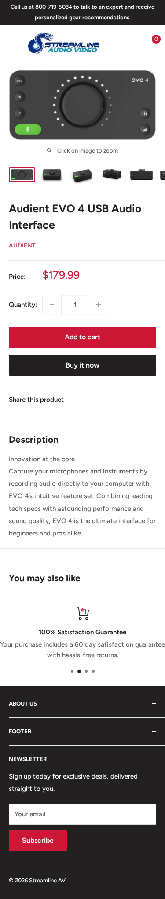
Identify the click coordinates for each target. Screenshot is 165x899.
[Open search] (114, 43)
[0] (148, 43)
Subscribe (38, 840)
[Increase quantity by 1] (98, 304)
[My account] (131, 43)
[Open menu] (13, 43)
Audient (22, 245)
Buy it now (82, 365)
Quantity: (23, 305)
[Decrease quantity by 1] (52, 304)
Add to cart (82, 337)
